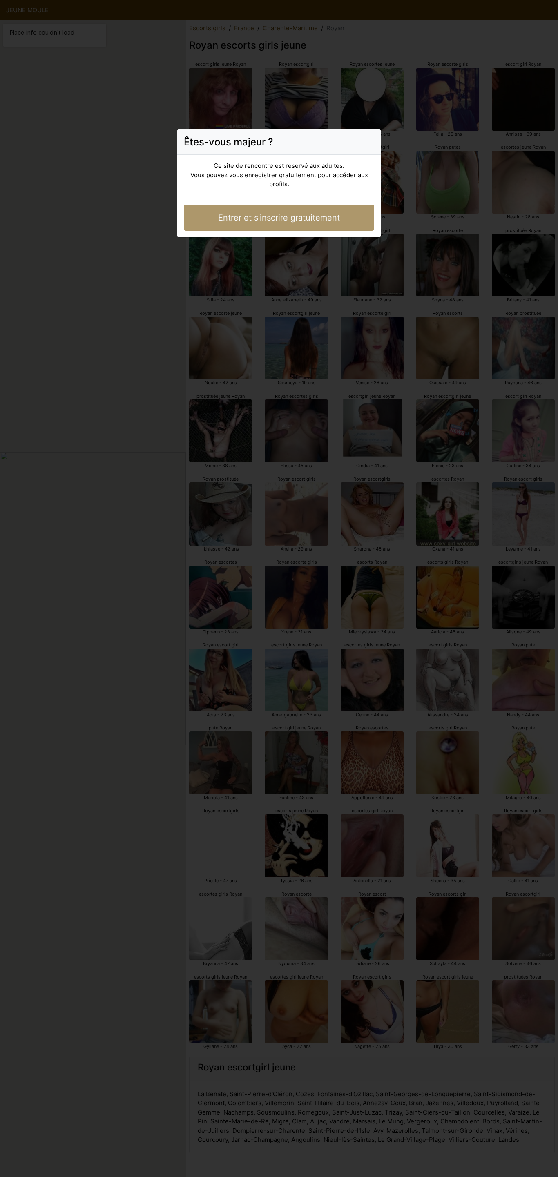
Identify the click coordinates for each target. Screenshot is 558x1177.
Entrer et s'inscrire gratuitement (279, 218)
